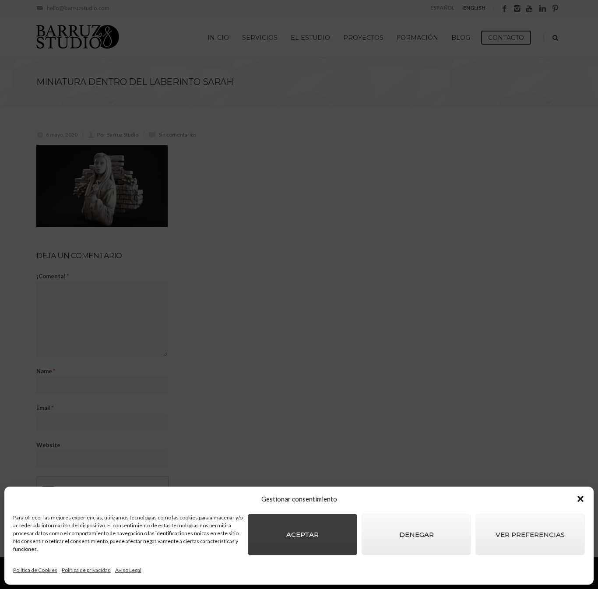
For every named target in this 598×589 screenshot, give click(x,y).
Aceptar (302, 534)
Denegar (416, 534)
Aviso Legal (128, 570)
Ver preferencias (530, 534)
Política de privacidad (86, 570)
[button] (580, 498)
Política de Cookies (35, 570)
